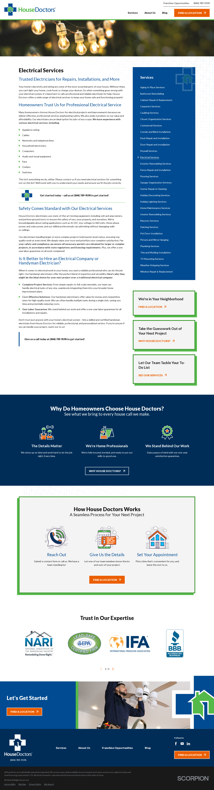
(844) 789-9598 (202, 3)
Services (61, 747)
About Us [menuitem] (149, 12)
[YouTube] (182, 743)
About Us (84, 747)
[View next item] (113, 669)
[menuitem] (164, 87)
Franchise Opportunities (117, 747)
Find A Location (190, 12)
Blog (148, 747)
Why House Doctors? (105, 470)
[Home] (30, 10)
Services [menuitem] (133, 12)
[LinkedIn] (188, 743)
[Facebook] (176, 743)
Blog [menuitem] (165, 12)
